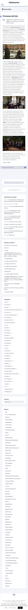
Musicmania (8, 516)
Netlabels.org (8, 522)
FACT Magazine (8, 463)
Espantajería (8, 458)
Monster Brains (8, 514)
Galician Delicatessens (10, 268)
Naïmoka (7, 519)
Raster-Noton (8, 542)
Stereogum (7, 555)
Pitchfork (7, 534)
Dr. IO (6, 325)
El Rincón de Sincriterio (10, 445)
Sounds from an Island (10, 552)
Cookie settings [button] (12, 607)
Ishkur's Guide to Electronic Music (13, 478)
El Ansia (7, 435)
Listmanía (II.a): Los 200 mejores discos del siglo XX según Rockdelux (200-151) (12, 212)
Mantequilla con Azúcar (10, 499)
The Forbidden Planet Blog (11, 563)
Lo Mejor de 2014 (9, 353)
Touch (6, 568)
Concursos (7, 312)
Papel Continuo (8, 529)
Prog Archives (8, 540)
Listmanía (7, 350)
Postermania (8, 371)
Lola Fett (7, 491)
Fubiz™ (6, 468)
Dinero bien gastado (9, 322)
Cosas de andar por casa (11, 314)
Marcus (7, 501)
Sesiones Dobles (9, 550)
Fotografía (7, 332)
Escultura (7, 330)
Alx (21, 602)
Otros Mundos (8, 366)
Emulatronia (8, 450)
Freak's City (8, 465)
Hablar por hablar (9, 338)
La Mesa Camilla (9, 483)
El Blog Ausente (8, 437)
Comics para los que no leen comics (13, 309)
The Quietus (8, 565)
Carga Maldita (8, 422)
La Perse (7, 486)
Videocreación (8, 389)
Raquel (6, 224)
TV (6, 386)
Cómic (6, 307)
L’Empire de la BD (9, 291)
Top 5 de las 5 (8, 381)
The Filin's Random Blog (10, 560)
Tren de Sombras (9, 570)
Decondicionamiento (10, 429)
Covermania (8, 317)
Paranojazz (8, 532)
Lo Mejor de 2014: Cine (10, 263)
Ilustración (7, 340)
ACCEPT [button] (20, 607)
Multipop (7, 358)
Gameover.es (8, 470)
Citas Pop (7, 304)
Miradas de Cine (9, 509)
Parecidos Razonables (10, 368)
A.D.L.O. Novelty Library (10, 414)
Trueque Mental (9, 573)
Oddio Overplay (8, 527)
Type (6, 575)
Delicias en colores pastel (15, 221)
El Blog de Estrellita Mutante (11, 440)
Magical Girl (8, 271)
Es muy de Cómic (9, 455)
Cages (6, 250)
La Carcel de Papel (9, 481)
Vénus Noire (11, 235)
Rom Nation (8, 545)
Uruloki (7, 578)
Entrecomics (8, 453)
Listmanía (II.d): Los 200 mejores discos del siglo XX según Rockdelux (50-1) (12, 218)
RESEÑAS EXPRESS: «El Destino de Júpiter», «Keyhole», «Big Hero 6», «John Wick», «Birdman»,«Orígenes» (13, 255)
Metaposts (7, 355)
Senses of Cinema (9, 547)
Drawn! (6, 432)
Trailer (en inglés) (7, 162)
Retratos (7, 376)
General (7, 335)
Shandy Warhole (9, 258)
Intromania (7, 343)
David (12, 167)
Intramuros (14, 2)
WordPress (14, 602)
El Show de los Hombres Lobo (12, 447)
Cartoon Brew (8, 424)
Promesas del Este (10, 16)
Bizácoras (7, 417)
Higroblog (7, 473)
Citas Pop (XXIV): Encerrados (11, 274)
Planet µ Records (9, 537)
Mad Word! (7, 493)
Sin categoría (8, 378)
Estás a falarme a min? (10, 460)
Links (6, 348)
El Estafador (8, 442)
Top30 (6, 384)
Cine (16, 167)
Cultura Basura (8, 427)
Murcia (6, 247)
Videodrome (8, 580)
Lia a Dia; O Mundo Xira (10, 488)
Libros (6, 345)
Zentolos (7, 586)
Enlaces (7, 327)
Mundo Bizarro (8, 361)
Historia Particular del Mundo (12, 476)
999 (6, 412)
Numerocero (8, 524)
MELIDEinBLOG (8, 504)
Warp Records (8, 583)
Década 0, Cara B (9, 320)
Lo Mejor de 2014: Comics (11, 261)
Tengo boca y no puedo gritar (12, 557)
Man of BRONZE (8, 496)
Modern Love (8, 511)
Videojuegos (8, 391)
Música (7, 363)
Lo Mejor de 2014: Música (11, 266)
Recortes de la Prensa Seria (11, 373)
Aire (16, 203)
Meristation (8, 506)
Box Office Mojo (8, 419)
